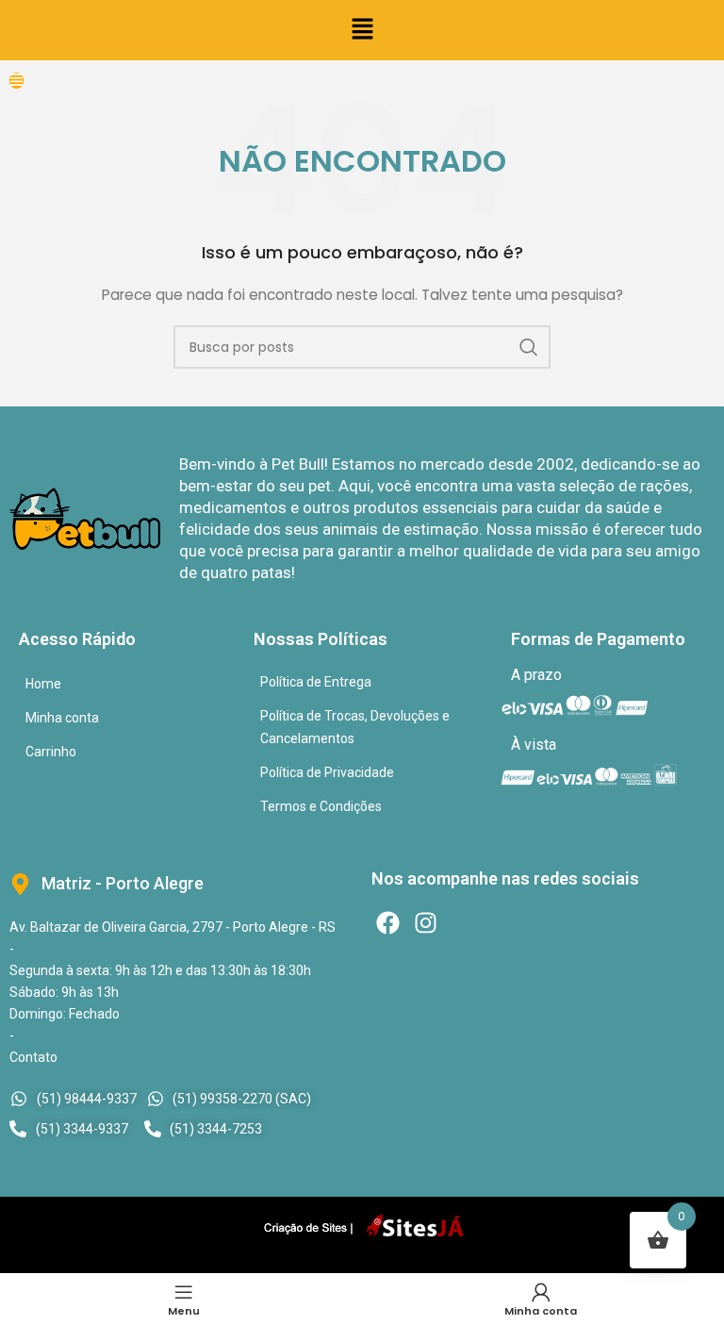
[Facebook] (387, 922)
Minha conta (62, 717)
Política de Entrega (315, 681)
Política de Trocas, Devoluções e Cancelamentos (355, 727)
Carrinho (50, 751)
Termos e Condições (321, 806)
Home (43, 683)
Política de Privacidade (327, 772)
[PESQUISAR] (529, 347)
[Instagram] (425, 922)
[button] (362, 30)
